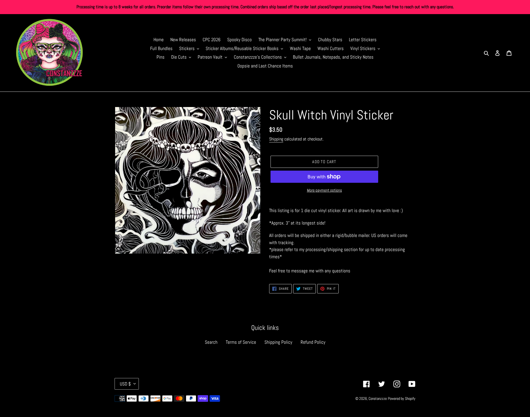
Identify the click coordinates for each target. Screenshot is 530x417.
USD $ (125, 384)
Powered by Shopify (401, 398)
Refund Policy (313, 342)
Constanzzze (378, 398)
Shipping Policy (278, 342)
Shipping (276, 139)
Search (211, 342)
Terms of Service (241, 342)
